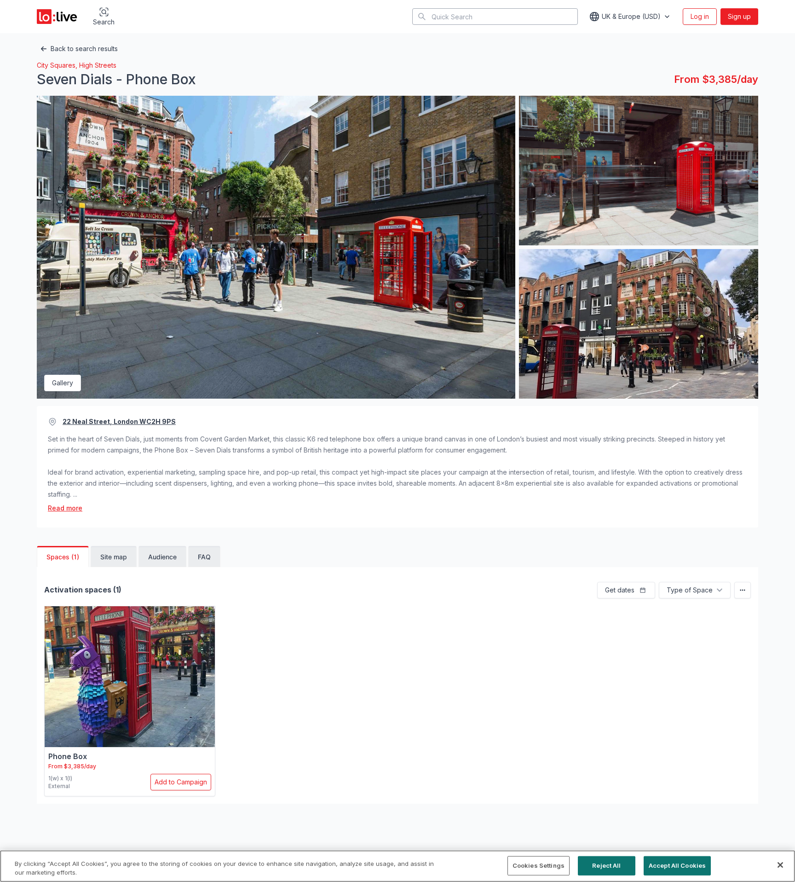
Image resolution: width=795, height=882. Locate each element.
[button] (626, 590)
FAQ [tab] (204, 557)
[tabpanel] (397, 689)
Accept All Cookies (677, 865)
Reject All (606, 865)
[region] (397, 866)
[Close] (780, 865)
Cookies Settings (539, 865)
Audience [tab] (162, 557)
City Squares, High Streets (76, 65)
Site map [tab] (113, 557)
